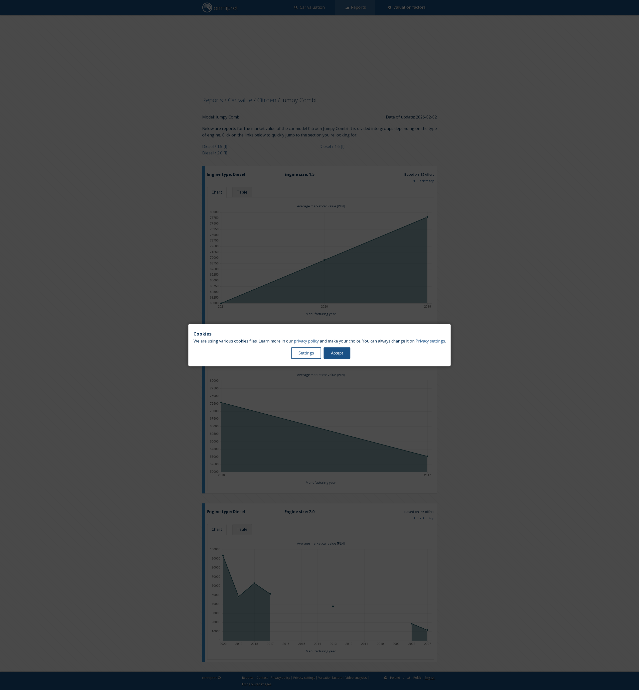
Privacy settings (430, 341)
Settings (306, 353)
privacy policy (306, 341)
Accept (337, 353)
